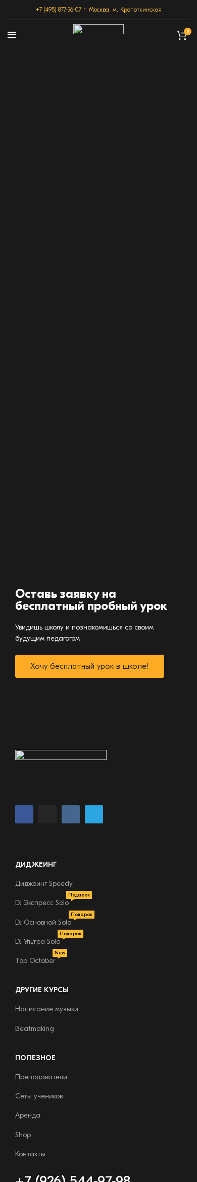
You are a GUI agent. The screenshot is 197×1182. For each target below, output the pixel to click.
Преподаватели (41, 1077)
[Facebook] (24, 814)
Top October (40, 958)
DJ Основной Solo (53, 920)
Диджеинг (36, 864)
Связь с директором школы (138, 1118)
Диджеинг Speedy (44, 883)
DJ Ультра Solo (48, 939)
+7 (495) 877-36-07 (58, 9)
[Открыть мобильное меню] (12, 35)
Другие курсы (42, 990)
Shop (23, 1135)
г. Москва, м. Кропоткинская (122, 9)
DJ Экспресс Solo (52, 900)
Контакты (30, 1154)
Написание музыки (46, 1009)
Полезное (35, 1058)
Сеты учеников (39, 1096)
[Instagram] (47, 814)
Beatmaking (34, 1028)
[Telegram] (94, 814)
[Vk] (71, 814)
